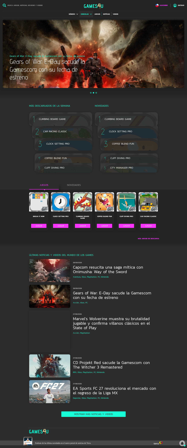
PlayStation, (92, 277)
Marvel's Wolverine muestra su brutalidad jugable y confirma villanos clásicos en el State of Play (111, 323)
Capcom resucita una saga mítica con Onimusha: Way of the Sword (108, 269)
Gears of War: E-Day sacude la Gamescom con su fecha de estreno (112, 295)
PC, (99, 277)
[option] (93, 53)
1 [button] (91, 92)
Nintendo (105, 277)
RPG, (75, 372)
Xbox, (84, 277)
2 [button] (93, 92)
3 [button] (96, 92)
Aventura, (77, 277)
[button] (73, 14)
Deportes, (77, 398)
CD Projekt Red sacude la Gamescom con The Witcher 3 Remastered (111, 364)
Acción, (76, 303)
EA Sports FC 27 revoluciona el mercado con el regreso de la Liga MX (114, 390)
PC (86, 303)
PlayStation (85, 333)
